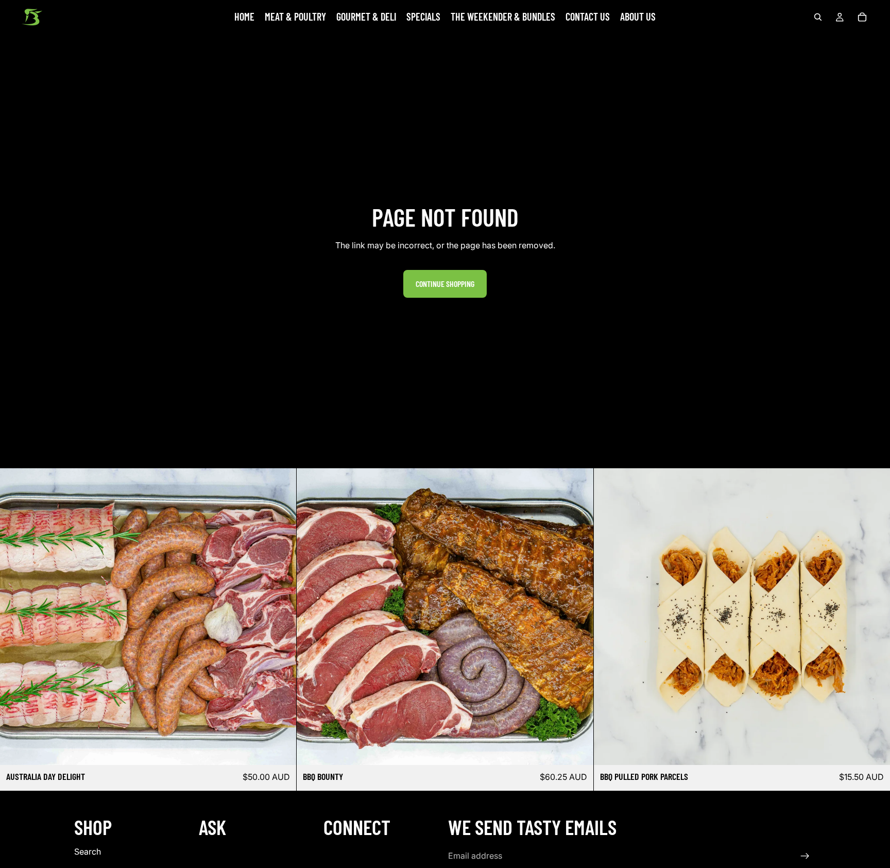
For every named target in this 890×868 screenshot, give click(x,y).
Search (87, 852)
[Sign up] (805, 856)
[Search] (818, 17)
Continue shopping (445, 283)
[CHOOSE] (280, 749)
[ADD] (874, 749)
